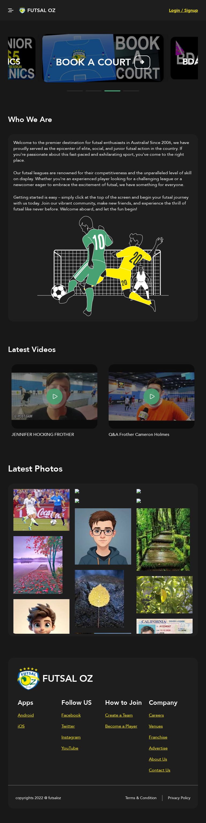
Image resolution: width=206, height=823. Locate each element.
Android (26, 715)
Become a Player (121, 726)
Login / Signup (183, 10)
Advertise (158, 748)
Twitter (68, 726)
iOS (21, 726)
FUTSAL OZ (41, 10)
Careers (156, 715)
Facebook (71, 715)
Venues (156, 726)
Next (187, 58)
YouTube (69, 748)
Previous (18, 58)
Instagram (71, 737)
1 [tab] (75, 90)
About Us (158, 759)
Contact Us (159, 770)
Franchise (158, 737)
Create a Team (119, 715)
